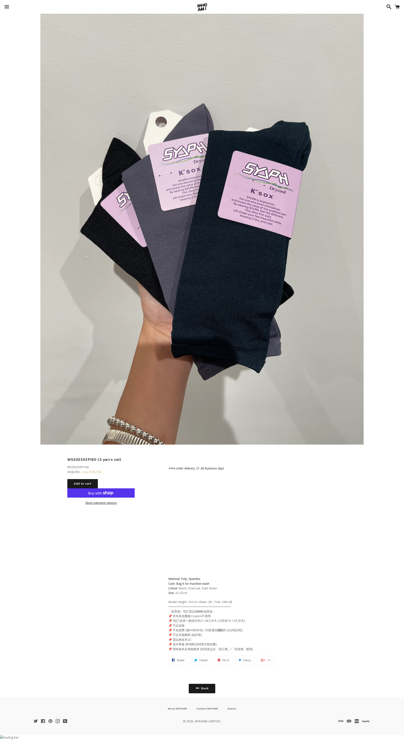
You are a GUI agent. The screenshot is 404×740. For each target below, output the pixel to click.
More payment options (101, 503)
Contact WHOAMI (207, 708)
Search (232, 708)
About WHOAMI (177, 708)
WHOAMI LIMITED (207, 721)
